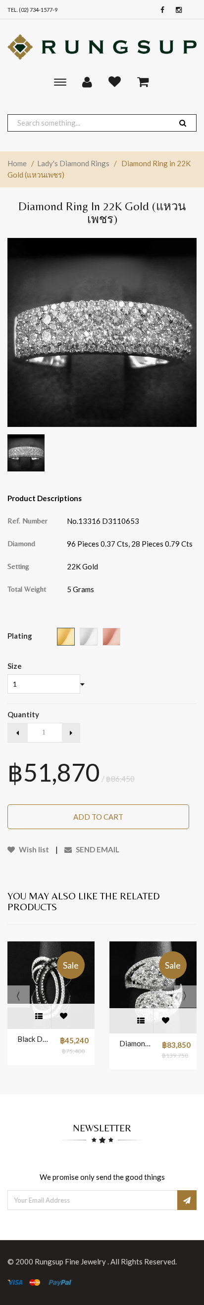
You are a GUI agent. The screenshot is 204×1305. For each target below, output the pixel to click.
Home (17, 163)
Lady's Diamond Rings (73, 163)
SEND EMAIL (96, 849)
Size (14, 665)
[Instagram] (176, 10)
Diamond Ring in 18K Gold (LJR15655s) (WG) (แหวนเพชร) (135, 1043)
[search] (182, 123)
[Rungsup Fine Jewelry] (102, 47)
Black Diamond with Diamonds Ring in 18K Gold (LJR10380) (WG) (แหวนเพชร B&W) (33, 1038)
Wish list (33, 849)
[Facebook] (159, 10)
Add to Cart (98, 816)
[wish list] (63, 1016)
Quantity (23, 714)
